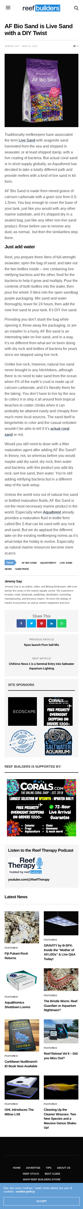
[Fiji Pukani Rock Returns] (22, 927)
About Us (63, 1167)
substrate (22, 569)
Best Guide (52, 1173)
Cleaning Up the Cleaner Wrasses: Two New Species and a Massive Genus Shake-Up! (60, 1118)
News (8, 569)
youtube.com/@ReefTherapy (28, 879)
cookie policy (25, 1191)
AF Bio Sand (29, 563)
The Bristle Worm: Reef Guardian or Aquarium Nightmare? (60, 1005)
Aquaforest (52, 512)
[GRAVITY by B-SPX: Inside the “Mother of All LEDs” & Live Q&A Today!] (61, 923)
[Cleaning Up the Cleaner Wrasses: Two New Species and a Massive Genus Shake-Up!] (61, 1087)
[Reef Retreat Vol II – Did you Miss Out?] (61, 1031)
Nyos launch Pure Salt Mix (41, 645)
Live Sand (27, 140)
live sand (66, 563)
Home (17, 1167)
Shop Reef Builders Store (41, 1179)
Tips (48, 1167)
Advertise (33, 1167)
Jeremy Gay (12, 46)
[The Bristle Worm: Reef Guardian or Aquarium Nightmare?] (61, 979)
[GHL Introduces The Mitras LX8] (22, 1087)
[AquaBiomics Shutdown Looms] (22, 980)
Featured (11, 948)
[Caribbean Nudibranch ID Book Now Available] (22, 1035)
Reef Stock (31, 1173)
